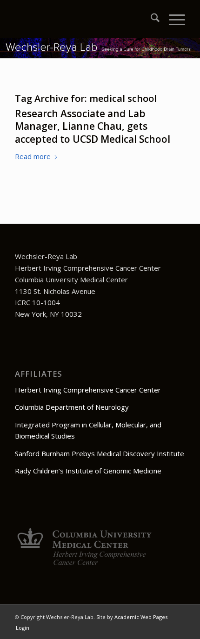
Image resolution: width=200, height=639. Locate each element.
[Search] (150, 19)
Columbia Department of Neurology (72, 407)
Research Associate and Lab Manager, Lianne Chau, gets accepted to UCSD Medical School (92, 126)
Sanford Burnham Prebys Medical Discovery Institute (99, 453)
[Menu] (172, 19)
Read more (33, 156)
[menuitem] (150, 19)
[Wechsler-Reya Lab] (83, 19)
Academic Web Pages (140, 616)
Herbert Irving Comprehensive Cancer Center (88, 389)
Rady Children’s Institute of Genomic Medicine (88, 470)
